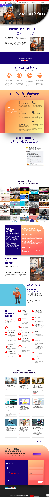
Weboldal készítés (24, 2)
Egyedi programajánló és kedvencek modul (37, 386)
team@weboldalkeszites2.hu (14, 473)
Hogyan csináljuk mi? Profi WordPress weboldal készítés (11, 428)
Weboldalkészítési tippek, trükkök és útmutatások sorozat (38, 387)
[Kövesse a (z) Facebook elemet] (8, 480)
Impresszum (27, 487)
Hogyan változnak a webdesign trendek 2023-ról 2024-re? (38, 428)
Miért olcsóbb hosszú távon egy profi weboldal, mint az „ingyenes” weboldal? (10, 386)
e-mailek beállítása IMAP (37, 406)
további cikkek (39, 441)
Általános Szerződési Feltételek (29, 488)
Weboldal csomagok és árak (34, 2)
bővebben (7, 392)
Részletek (11, 496)
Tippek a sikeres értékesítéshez (23, 407)
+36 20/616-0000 (7, 0)
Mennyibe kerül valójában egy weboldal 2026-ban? (23, 386)
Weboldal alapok (8, 388)
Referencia (28, 2)
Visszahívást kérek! (37, 454)
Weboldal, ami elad (22, 406)
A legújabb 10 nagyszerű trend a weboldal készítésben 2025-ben (11, 407)
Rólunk (20, 2)
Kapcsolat (42, 2)
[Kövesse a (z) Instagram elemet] (12, 480)
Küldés (40, 481)
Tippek (39, 2)
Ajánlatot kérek (24, 60)
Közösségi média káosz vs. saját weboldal (23, 428)
